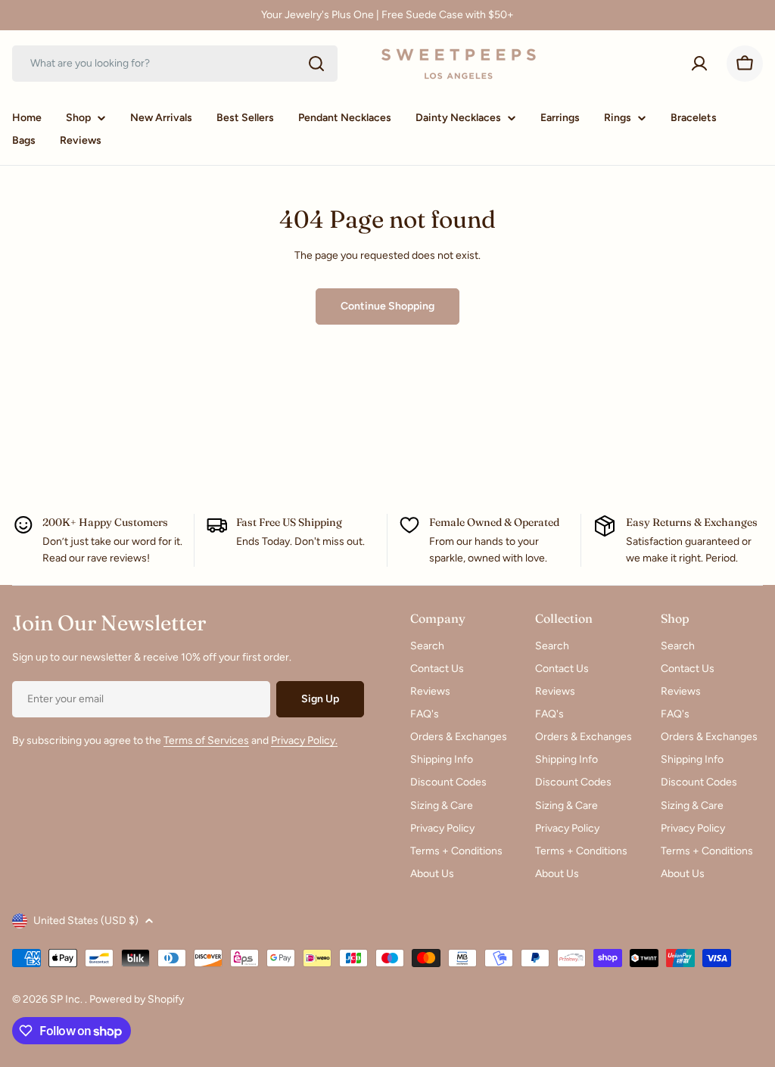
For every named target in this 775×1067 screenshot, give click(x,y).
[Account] (699, 63)
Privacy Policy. (304, 740)
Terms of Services (206, 740)
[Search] (316, 63)
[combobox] (175, 63)
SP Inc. (67, 999)
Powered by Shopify (136, 999)
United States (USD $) (86, 920)
